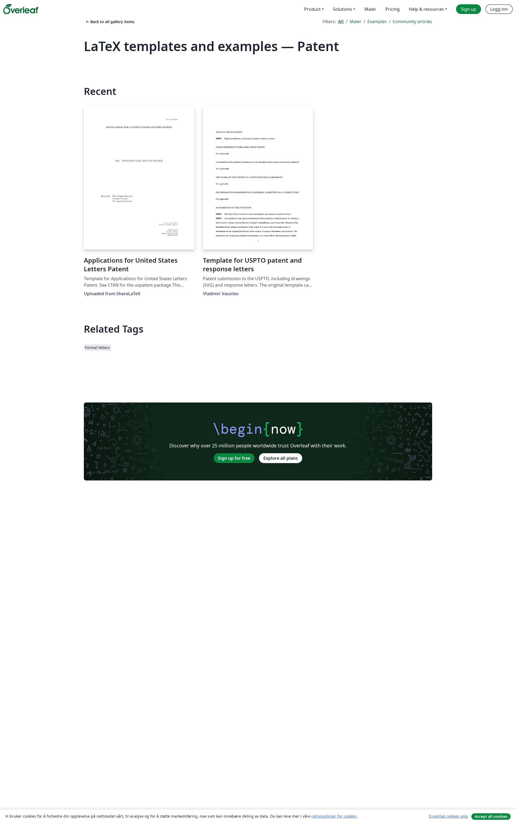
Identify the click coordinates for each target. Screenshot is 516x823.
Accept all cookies (491, 816)
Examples (377, 21)
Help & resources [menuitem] (426, 9)
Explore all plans (280, 458)
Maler (355, 21)
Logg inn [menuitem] (499, 9)
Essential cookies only (448, 816)
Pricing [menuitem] (392, 9)
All (341, 21)
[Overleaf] (20, 9)
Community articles (412, 21)
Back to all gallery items (109, 21)
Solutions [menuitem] (342, 9)
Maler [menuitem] (370, 9)
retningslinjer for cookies (334, 816)
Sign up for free (234, 458)
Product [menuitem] (312, 9)
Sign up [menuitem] (468, 9)
